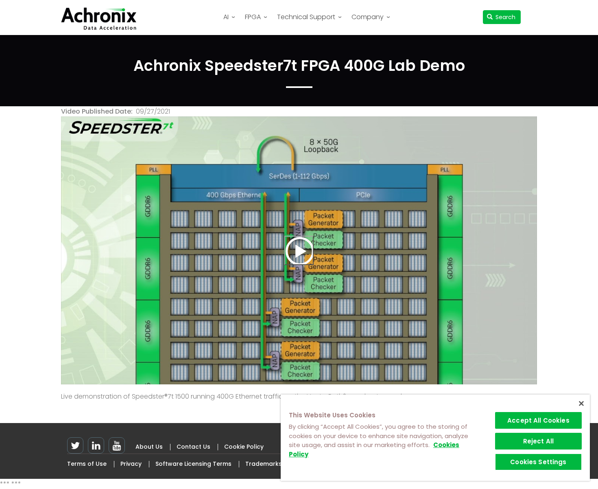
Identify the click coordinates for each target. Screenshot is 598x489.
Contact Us (193, 447)
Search (504, 17)
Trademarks (263, 464)
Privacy (131, 464)
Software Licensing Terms (193, 464)
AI (226, 17)
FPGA (253, 17)
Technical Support (306, 17)
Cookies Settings (538, 462)
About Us (149, 447)
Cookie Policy (244, 447)
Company (367, 17)
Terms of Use (87, 464)
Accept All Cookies (538, 420)
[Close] (581, 403)
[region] (435, 438)
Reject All (538, 441)
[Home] (101, 18)
